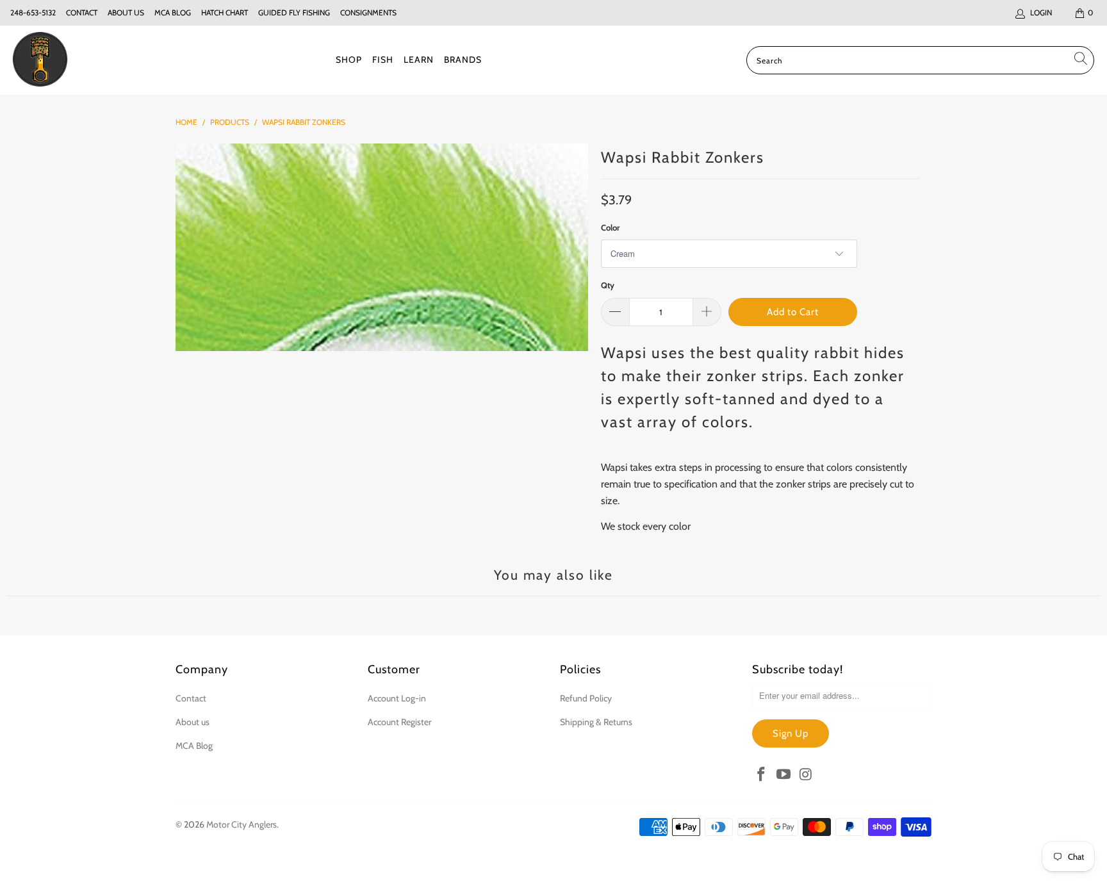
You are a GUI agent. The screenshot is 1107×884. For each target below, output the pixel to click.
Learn (419, 59)
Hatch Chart (224, 12)
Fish (382, 59)
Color (610, 227)
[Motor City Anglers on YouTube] (784, 775)
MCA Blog (172, 12)
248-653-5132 (33, 12)
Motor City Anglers (241, 824)
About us (126, 12)
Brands (463, 59)
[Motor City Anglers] (40, 60)
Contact (81, 12)
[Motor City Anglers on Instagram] (806, 775)
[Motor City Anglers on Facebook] (761, 775)
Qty (607, 285)
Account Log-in (397, 698)
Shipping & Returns (596, 722)
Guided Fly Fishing (294, 12)
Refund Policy (586, 698)
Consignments (368, 12)
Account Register (399, 722)
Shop (349, 59)
